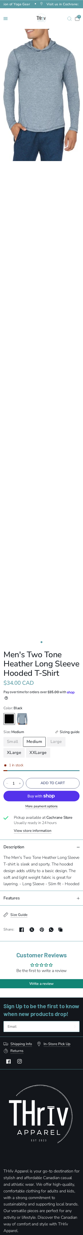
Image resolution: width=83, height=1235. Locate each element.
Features (11, 898)
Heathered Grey (22, 719)
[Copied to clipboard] (60, 929)
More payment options (41, 806)
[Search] (69, 18)
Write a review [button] (41, 983)
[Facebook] (8, 1061)
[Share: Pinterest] (42, 929)
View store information (32, 831)
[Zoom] (41, 95)
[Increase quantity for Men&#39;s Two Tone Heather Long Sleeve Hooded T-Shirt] (19, 783)
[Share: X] (31, 929)
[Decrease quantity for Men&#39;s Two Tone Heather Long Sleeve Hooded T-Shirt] (7, 783)
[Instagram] (20, 1061)
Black (9, 719)
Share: (8, 929)
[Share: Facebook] (21, 929)
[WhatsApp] (51, 929)
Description (13, 847)
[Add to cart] (53, 783)
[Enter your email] (75, 1026)
